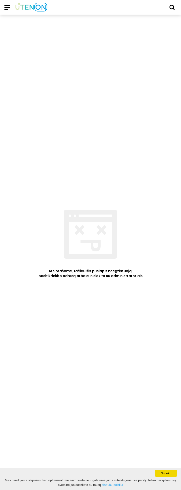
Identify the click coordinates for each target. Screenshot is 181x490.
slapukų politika (112, 484)
